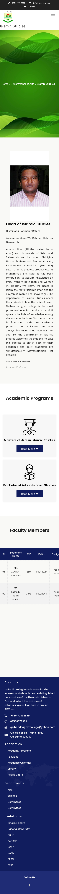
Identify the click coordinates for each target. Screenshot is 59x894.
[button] (29, 448)
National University (19, 829)
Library (12, 769)
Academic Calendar (19, 763)
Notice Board (15, 775)
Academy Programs (19, 750)
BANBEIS (12, 841)
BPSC (11, 859)
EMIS (10, 865)
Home (5, 84)
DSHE (11, 835)
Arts (10, 790)
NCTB (11, 847)
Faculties (13, 756)
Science (12, 796)
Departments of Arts (22, 84)
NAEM (11, 853)
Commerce (14, 802)
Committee (14, 808)
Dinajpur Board (16, 823)
